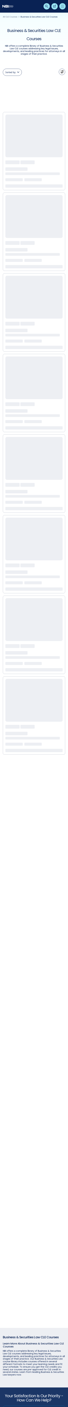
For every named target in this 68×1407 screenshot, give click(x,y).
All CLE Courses (10, 17)
